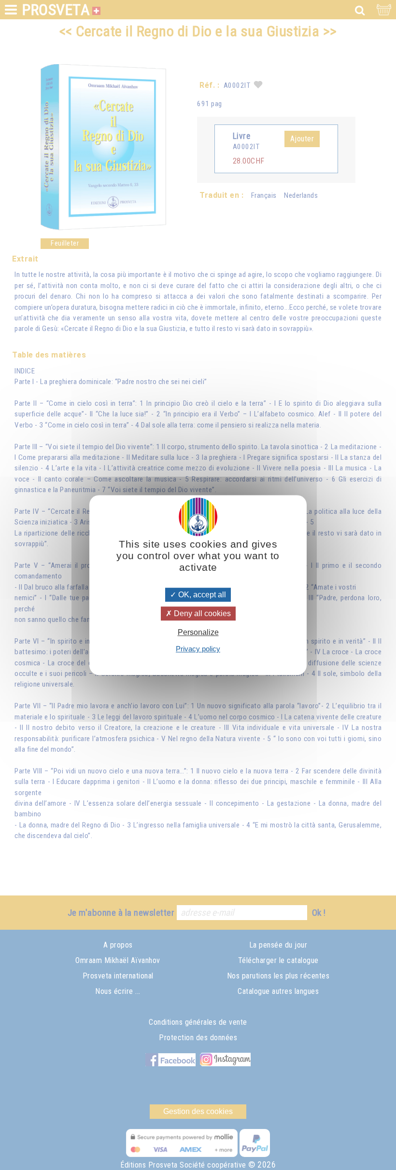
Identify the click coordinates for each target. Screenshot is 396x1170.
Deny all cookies (201, 613)
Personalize (198, 632)
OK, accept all (201, 595)
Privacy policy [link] (198, 649)
